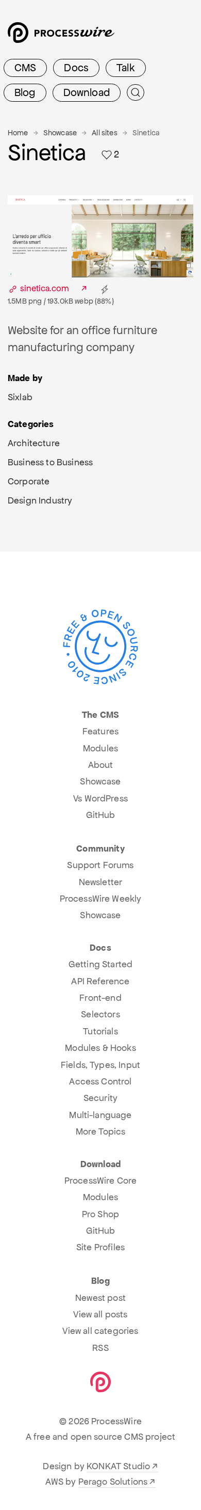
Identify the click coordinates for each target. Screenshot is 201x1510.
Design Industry (40, 500)
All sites (104, 132)
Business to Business (50, 462)
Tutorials (100, 1031)
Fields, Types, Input (100, 1065)
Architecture (34, 443)
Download (86, 92)
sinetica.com (44, 288)
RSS (100, 1348)
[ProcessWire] (60, 36)
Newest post (100, 1297)
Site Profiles (100, 1247)
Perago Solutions (113, 1481)
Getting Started (100, 964)
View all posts (100, 1314)
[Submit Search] (135, 92)
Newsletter (101, 882)
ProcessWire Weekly (101, 898)
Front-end (100, 997)
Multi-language (100, 1115)
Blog (25, 92)
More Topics (101, 1131)
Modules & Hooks (100, 1047)
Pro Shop (100, 1214)
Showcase (60, 132)
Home (18, 132)
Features (100, 731)
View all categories (100, 1330)
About (100, 764)
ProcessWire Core (100, 1180)
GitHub (100, 815)
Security (100, 1098)
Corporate (28, 481)
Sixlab (20, 397)
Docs (76, 67)
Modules (100, 748)
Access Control (100, 1081)
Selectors (100, 1014)
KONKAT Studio (118, 1466)
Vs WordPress (100, 798)
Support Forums (100, 865)
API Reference (100, 981)
